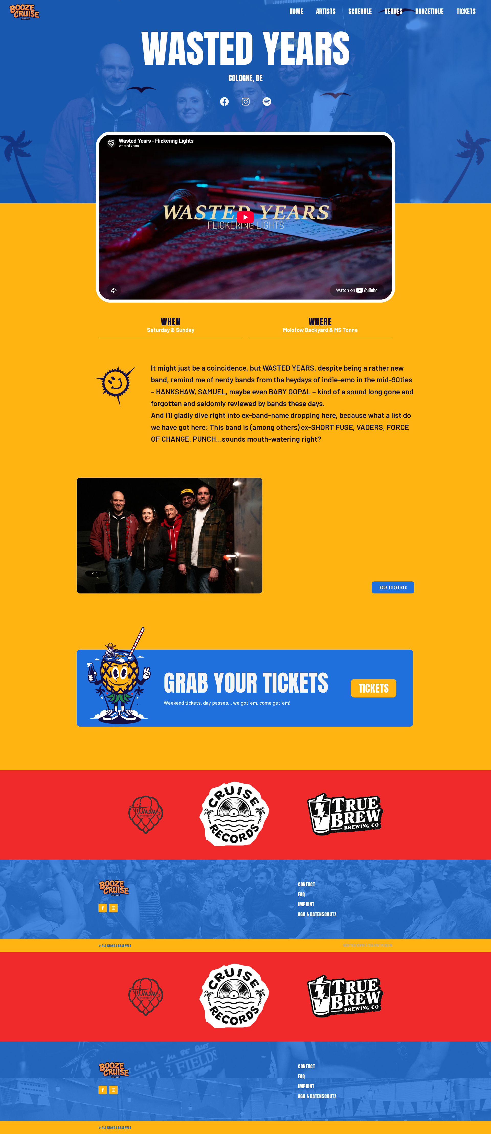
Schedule (360, 11)
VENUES (394, 11)
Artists (326, 11)
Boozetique (429, 11)
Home (296, 11)
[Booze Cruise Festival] (24, 11)
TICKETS (466, 11)
